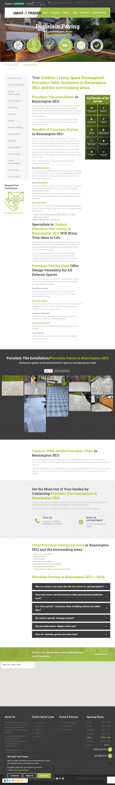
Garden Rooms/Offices (14, 162)
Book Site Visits (40, 723)
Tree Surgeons (14, 177)
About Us (85, 12)
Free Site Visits (99, 12)
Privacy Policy (67, 726)
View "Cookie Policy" (21, 770)
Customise (15, 776)
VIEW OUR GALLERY (101, 654)
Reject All (29, 776)
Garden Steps (13, 170)
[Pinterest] (44, 5)
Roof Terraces (14, 134)
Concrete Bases (14, 147)
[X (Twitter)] (35, 5)
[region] (29, 766)
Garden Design (14, 154)
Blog (75, 12)
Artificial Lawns (14, 101)
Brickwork (12, 114)
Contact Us (39, 726)
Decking (11, 121)
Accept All (44, 776)
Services (55, 12)
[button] (71, 586)
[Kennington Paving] (20, 11)
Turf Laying (12, 107)
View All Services (15, 78)
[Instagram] (38, 5)
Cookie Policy (67, 730)
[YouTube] (41, 5)
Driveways (12, 141)
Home (45, 12)
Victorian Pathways (15, 127)
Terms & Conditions (69, 723)
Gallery (66, 12)
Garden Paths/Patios (16, 85)
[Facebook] (33, 5)
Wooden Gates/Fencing (14, 92)
